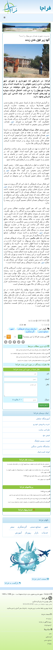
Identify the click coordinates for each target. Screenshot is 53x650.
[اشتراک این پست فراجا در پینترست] (23, 342)
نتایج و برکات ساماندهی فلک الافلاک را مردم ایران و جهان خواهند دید (30, 353)
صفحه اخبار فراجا (39, 579)
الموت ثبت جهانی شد (43, 479)
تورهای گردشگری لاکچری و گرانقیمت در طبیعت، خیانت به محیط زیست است (28, 502)
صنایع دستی (43, 332)
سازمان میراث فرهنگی (27, 329)
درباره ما (48, 618)
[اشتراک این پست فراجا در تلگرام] (19, 342)
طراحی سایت (44, 430)
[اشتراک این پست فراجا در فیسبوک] (14, 342)
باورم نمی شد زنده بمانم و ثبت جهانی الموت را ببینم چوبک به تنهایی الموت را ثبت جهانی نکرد (27, 471)
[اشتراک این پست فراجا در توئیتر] (10, 342)
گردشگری (30, 332)
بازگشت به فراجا (12, 583)
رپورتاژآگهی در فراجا (45, 621)
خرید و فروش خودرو (41, 424)
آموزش (18, 533)
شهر (12, 122)
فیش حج (46, 435)
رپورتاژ (28, 533)
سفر (12, 527)
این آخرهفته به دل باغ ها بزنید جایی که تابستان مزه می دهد (32, 349)
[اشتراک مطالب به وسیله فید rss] (6, 342)
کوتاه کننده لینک (43, 452)
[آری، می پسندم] (20, 337)
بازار (36, 533)
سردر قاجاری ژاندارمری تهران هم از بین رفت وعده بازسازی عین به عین (29, 495)
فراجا (45, 8)
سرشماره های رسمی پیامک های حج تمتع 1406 (36, 476)
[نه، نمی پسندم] (9, 337)
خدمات (45, 533)
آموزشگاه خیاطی (43, 419)
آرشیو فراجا (47, 625)
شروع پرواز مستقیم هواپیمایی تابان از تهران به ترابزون (33, 360)
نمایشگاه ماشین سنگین (40, 446)
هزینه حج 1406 (44, 491)
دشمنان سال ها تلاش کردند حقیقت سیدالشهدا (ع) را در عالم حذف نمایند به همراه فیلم (28, 465)
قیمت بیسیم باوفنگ (42, 441)
